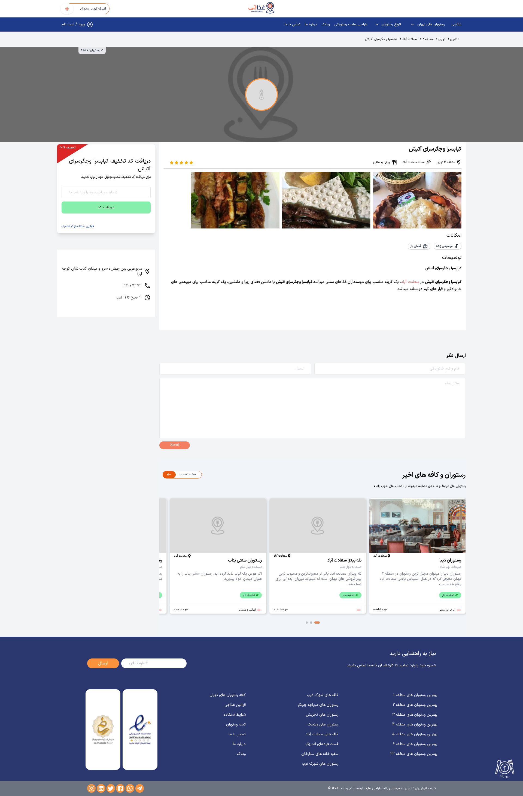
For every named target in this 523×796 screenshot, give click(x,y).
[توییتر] (111, 788)
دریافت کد (106, 207)
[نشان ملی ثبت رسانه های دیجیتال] (102, 730)
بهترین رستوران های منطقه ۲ (415, 705)
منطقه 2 (427, 39)
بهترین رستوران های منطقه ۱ (415, 695)
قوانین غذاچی (235, 705)
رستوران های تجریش (322, 715)
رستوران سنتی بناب (245, 560)
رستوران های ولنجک (323, 724)
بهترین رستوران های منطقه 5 (414, 734)
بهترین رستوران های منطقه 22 (413, 754)
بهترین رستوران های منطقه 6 (415, 744)
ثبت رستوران (236, 724)
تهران (442, 39)
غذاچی (456, 24)
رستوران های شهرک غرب (320, 764)
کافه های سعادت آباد (321, 734)
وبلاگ (325, 24)
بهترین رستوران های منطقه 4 (414, 724)
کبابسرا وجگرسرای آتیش (381, 39)
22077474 (132, 285)
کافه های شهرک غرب (322, 695)
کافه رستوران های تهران (227, 695)
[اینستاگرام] (91, 788)
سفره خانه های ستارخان (319, 754)
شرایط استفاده (235, 715)
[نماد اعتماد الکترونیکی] (139, 730)
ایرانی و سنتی (382, 162)
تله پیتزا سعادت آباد (344, 560)
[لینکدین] (101, 788)
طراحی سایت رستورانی (350, 24)
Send (174, 445)
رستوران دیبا (450, 560)
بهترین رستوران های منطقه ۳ (414, 715)
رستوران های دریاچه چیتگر (318, 705)
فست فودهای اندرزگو (322, 744)
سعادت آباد (409, 39)
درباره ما (311, 24)
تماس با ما (292, 24)
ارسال (103, 663)
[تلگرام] (139, 788)
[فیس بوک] (120, 788)
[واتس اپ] (130, 788)
